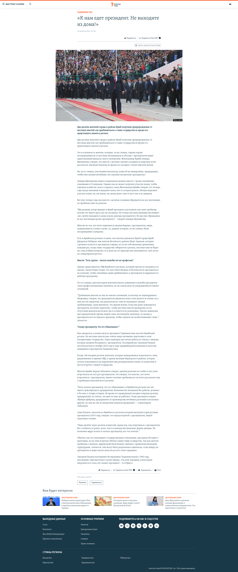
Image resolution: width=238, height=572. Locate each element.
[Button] (130, 38)
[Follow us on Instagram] (127, 525)
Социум (84, 539)
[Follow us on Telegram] (139, 525)
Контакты (47, 529)
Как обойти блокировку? (53, 534)
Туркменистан (88, 563)
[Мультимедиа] (230, 4)
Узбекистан (125, 558)
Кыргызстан (48, 563)
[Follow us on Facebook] (133, 525)
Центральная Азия (69, 498)
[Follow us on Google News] (150, 525)
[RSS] (156, 525)
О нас (45, 525)
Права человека (88, 544)
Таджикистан (84, 12)
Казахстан (47, 558)
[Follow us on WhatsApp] (145, 525)
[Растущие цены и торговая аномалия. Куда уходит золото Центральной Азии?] (103, 501)
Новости (84, 525)
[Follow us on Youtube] (121, 525)
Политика (85, 534)
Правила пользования (52, 539)
